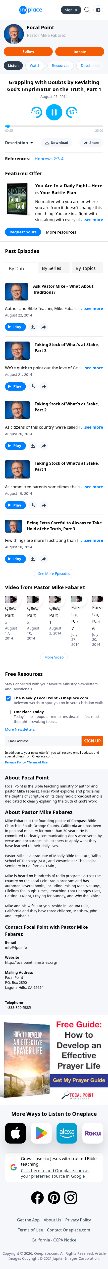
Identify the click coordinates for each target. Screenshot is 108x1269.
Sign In (71, 10)
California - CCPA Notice (54, 1240)
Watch (35, 65)
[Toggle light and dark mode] (98, 10)
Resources (60, 65)
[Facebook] (37, 1197)
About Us (52, 1220)
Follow (28, 51)
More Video (54, 657)
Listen (13, 65)
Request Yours (23, 231)
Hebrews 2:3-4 (49, 159)
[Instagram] (70, 1197)
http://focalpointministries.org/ (31, 962)
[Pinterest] (54, 1197)
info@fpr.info (16, 947)
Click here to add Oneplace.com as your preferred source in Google (55, 1173)
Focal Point (40, 27)
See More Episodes (54, 573)
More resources (61, 232)
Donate (80, 51)
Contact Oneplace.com (68, 1230)
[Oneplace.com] (30, 10)
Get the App (28, 1220)
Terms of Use (30, 1230)
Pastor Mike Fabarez (46, 35)
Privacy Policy (78, 1220)
